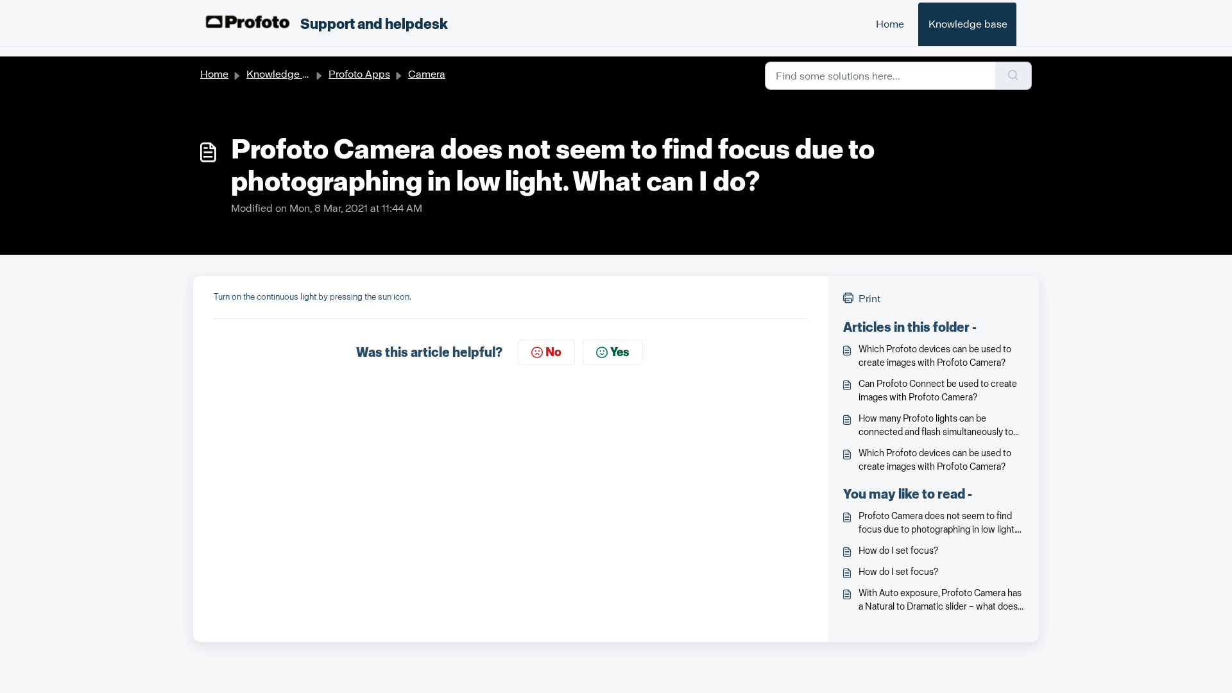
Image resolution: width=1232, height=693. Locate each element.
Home (890, 24)
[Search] (1013, 76)
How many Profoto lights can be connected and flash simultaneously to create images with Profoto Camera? (936, 426)
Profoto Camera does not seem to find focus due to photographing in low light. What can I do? (937, 523)
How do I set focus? (898, 550)
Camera (426, 74)
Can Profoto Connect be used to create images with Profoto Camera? (938, 391)
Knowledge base (967, 24)
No (553, 352)
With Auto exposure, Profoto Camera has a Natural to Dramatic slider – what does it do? (940, 600)
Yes (619, 352)
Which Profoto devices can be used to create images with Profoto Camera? (935, 356)
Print (869, 299)
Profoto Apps (359, 74)
